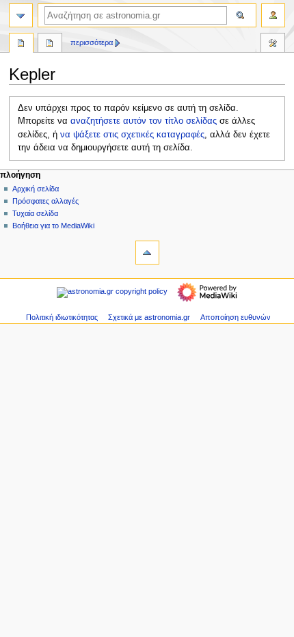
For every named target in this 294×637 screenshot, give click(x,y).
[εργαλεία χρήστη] (273, 15)
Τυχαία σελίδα (35, 213)
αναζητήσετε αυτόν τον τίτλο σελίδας (143, 121)
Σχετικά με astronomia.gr (149, 317)
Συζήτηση (50, 44)
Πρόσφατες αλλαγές (45, 201)
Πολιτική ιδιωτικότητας (62, 317)
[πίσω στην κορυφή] (147, 253)
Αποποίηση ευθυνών (235, 317)
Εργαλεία (272, 44)
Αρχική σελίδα (35, 189)
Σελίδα (21, 44)
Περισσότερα (91, 42)
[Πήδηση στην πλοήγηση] (21, 15)
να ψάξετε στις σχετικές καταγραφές (132, 134)
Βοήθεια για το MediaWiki (53, 225)
